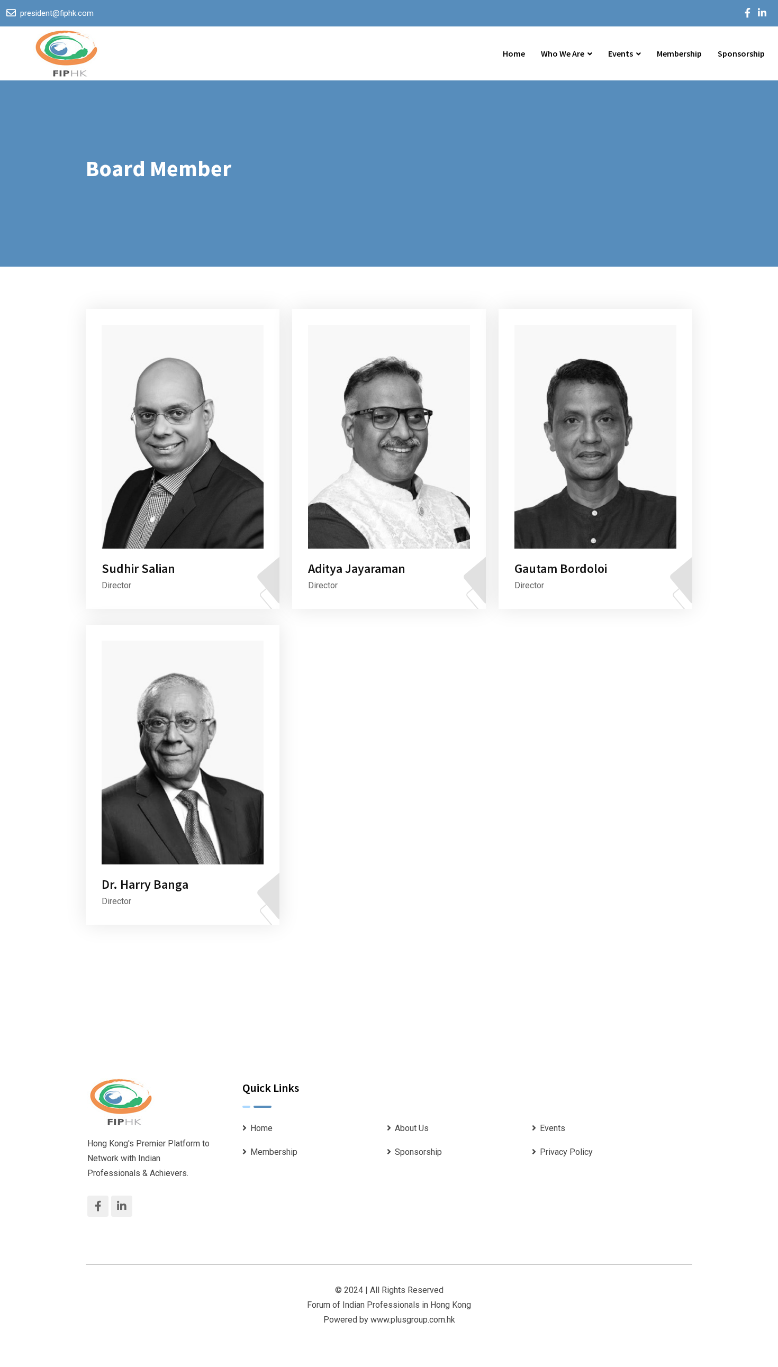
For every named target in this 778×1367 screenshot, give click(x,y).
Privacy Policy (566, 1152)
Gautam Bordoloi (560, 568)
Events (620, 53)
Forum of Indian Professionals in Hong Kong (389, 1305)
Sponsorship (741, 53)
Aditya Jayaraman (356, 568)
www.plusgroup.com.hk (412, 1320)
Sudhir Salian (138, 568)
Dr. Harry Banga (145, 884)
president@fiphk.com (57, 13)
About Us (412, 1128)
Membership (679, 53)
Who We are (562, 53)
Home (514, 53)
